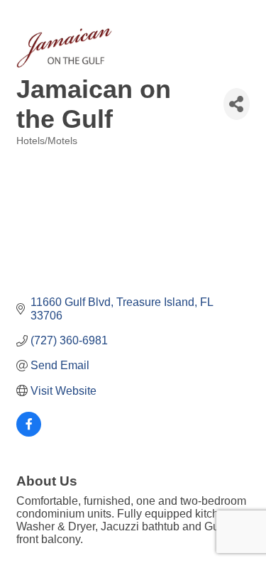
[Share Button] (236, 104)
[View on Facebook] (28, 433)
